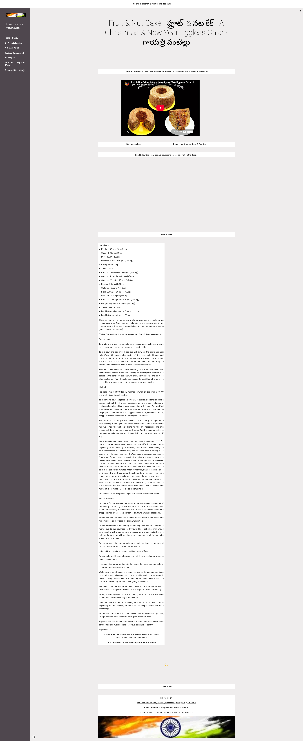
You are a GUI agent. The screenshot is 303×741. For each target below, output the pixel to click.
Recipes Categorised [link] (14, 53)
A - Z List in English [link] (13, 43)
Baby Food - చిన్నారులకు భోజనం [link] (15, 63)
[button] (300, 11)
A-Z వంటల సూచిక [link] (12, 48)
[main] (166, 32)
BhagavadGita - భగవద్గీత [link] (15, 70)
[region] (151, 4)
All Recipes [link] (10, 58)
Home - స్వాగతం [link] (11, 38)
